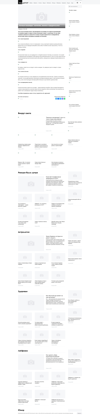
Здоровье (22, 291)
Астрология (23, 232)
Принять (79, 413)
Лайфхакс (23, 351)
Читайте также (73, 10)
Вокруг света (24, 113)
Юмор (21, 410)
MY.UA (20, 2)
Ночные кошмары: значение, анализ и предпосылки (39, 25)
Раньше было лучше (28, 173)
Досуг (25, 3)
